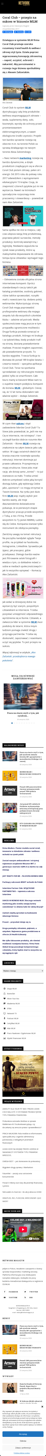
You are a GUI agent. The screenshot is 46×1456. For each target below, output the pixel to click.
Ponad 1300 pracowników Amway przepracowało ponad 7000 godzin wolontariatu (31, 790)
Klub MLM (11, 1028)
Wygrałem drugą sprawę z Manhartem (17, 1167)
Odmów (23, 1441)
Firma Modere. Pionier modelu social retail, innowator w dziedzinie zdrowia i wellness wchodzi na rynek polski (21, 851)
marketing (26, 158)
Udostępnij (8, 32)
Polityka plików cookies (22, 1453)
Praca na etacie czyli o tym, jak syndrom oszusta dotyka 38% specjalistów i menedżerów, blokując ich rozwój (32, 757)
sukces (20, 423)
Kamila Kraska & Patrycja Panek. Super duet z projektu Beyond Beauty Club (31, 1387)
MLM (28, 107)
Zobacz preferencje (23, 1448)
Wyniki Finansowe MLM (16, 1038)
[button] (42, 1406)
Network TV (12, 1013)
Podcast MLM (12, 1018)
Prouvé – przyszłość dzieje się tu (16, 922)
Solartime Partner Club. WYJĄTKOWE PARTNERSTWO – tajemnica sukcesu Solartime (18, 891)
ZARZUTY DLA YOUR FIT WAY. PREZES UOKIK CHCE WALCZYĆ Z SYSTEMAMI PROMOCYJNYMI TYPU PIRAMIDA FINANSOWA (21, 1112)
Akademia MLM (13, 1003)
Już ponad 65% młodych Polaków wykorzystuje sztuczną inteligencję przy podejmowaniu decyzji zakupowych (31, 808)
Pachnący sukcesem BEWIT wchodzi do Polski (22, 882)
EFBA (9, 1008)
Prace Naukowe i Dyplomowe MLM (21, 1033)
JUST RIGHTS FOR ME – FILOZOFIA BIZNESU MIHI (22, 876)
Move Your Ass (13, 998)
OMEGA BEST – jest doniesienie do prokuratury (21, 1161)
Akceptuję (23, 1434)
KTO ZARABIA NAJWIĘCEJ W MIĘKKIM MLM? (31, 824)
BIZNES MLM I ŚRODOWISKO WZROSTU (30, 773)
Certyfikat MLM (13, 1023)
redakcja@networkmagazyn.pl (25, 1312)
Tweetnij (19, 32)
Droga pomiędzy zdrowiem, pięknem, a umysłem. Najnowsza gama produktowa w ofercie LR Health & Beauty (21, 931)
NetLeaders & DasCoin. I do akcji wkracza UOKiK (21, 1192)
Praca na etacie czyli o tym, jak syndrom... (23, 714)
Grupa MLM (12, 988)
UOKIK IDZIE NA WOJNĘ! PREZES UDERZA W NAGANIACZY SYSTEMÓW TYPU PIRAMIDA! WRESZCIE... (20, 1152)
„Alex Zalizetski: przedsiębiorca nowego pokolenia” (19, 656)
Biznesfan (11, 993)
